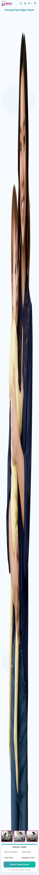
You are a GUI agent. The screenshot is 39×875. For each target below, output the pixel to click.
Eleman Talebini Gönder (19, 864)
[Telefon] (25, 3)
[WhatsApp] (21, 3)
